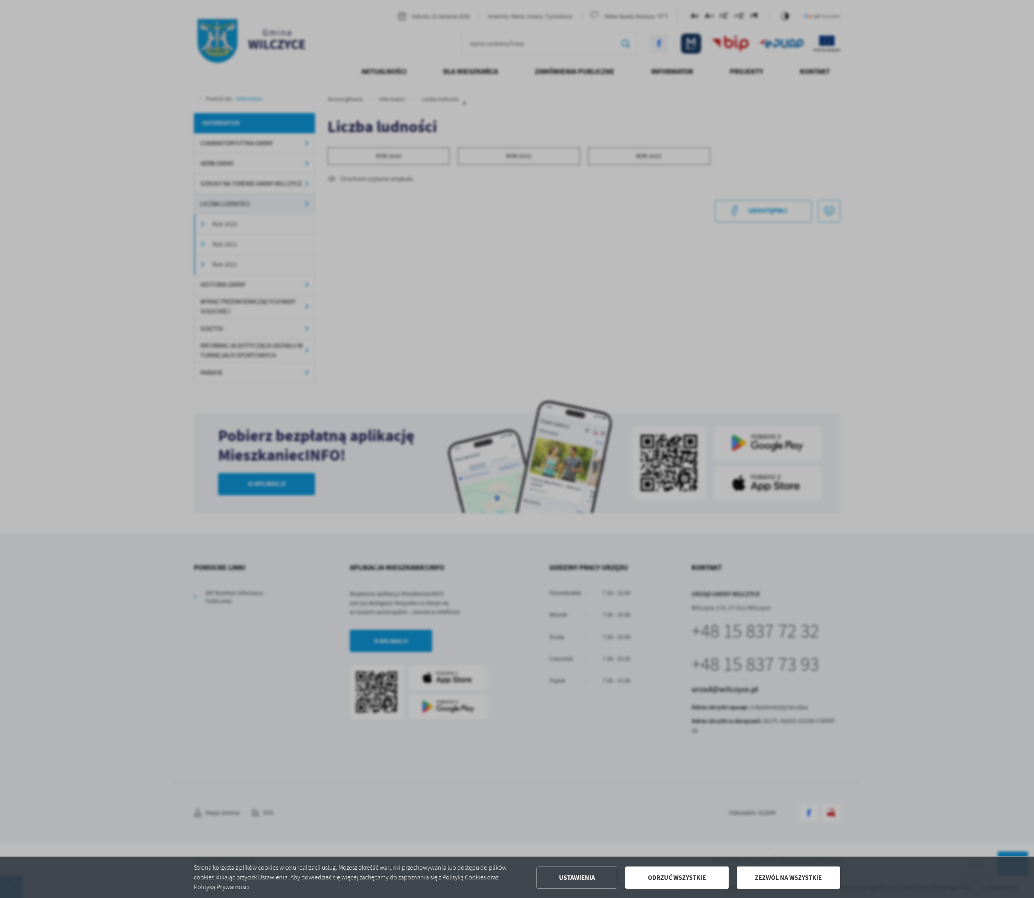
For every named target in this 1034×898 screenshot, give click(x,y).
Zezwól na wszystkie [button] (788, 877)
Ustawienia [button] (577, 877)
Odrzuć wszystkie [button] (677, 877)
